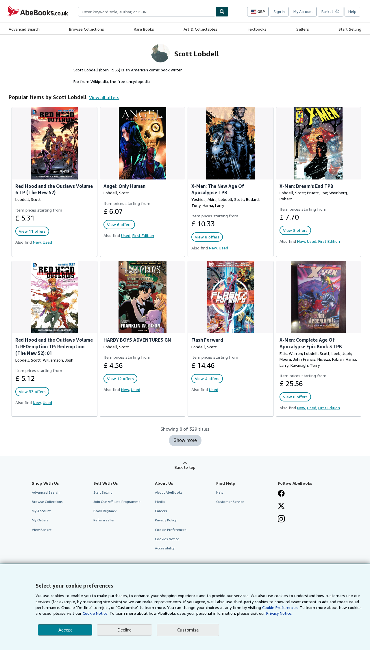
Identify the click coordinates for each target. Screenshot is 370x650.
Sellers (302, 29)
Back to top (185, 467)
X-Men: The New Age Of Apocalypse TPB (217, 189)
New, (37, 242)
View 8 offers (207, 236)
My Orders (40, 520)
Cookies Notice (167, 539)
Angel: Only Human (124, 186)
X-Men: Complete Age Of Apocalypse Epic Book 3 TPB (311, 343)
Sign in (279, 11)
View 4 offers (207, 378)
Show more (185, 440)
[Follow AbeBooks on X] (281, 506)
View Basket (41, 529)
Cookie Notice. (95, 613)
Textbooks (257, 29)
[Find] (222, 11)
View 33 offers (32, 391)
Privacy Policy (166, 520)
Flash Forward (207, 340)
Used (47, 242)
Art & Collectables (200, 29)
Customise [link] (188, 629)
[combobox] (146, 11)
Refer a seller (103, 520)
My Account (303, 11)
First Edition (143, 235)
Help (352, 11)
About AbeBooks (168, 492)
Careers (161, 511)
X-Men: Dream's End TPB (306, 186)
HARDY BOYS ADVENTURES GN (137, 340)
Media (160, 501)
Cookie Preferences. (280, 607)
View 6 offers (119, 224)
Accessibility (165, 548)
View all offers (104, 97)
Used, (126, 235)
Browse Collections (86, 29)
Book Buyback (104, 511)
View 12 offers (120, 378)
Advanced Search (24, 29)
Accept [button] (65, 629)
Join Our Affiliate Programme (116, 501)
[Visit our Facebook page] (281, 493)
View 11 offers (32, 231)
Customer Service (230, 501)
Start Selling (349, 29)
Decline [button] (124, 629)
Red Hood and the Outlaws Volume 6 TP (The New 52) (54, 189)
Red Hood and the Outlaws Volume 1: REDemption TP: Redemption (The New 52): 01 (54, 346)
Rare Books (144, 29)
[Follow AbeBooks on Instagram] (281, 519)
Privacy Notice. (279, 613)
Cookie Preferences (170, 529)
